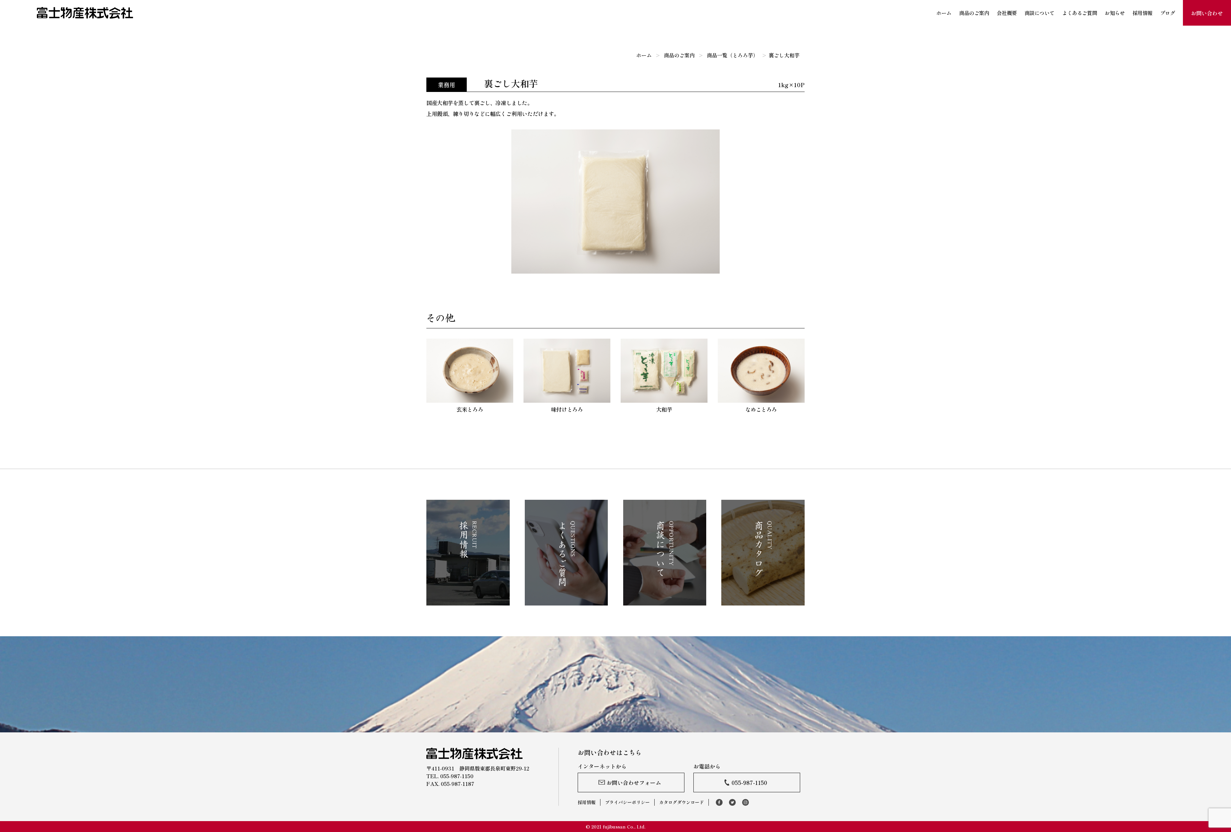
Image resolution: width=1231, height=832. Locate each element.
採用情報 (1142, 13)
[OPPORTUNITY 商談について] (665, 601)
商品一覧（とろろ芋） (732, 55)
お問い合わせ (1207, 13)
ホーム (943, 13)
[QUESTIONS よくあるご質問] (566, 601)
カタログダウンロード (681, 802)
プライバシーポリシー (627, 802)
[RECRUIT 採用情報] (468, 601)
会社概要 (1007, 13)
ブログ (1167, 13)
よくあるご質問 (1079, 13)
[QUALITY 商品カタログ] (763, 601)
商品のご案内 (974, 13)
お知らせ (1115, 13)
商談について (1039, 13)
